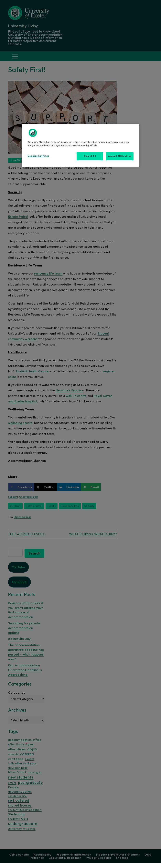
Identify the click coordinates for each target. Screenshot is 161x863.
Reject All (90, 156)
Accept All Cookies (119, 156)
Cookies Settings (38, 156)
